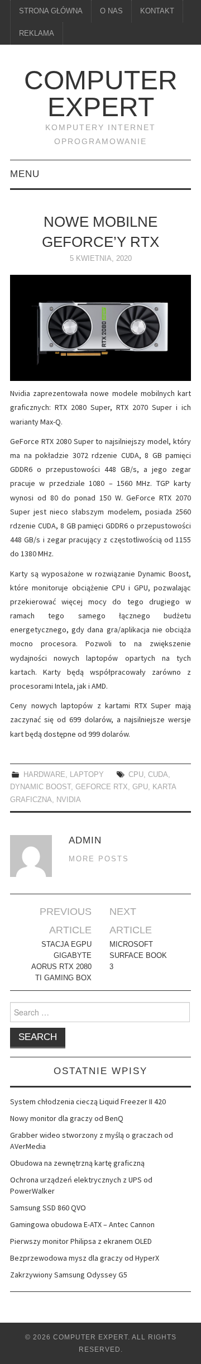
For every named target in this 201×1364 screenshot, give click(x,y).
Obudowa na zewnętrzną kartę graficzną (77, 1163)
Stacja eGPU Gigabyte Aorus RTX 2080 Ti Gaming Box (61, 961)
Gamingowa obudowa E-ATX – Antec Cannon (82, 1224)
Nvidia (68, 800)
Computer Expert (101, 93)
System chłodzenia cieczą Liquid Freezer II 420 (88, 1101)
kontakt (157, 11)
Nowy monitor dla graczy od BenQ (66, 1118)
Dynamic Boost (40, 787)
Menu (25, 174)
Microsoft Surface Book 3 (138, 956)
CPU (135, 775)
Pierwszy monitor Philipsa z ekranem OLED (81, 1241)
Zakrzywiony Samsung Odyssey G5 (68, 1275)
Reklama (36, 33)
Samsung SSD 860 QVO (48, 1208)
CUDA (158, 775)
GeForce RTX (101, 787)
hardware (44, 775)
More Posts (99, 859)
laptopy (87, 775)
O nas (111, 11)
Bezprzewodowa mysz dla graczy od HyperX (84, 1258)
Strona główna (51, 11)
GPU (140, 787)
